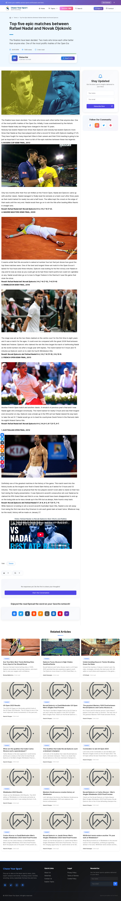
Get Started (106, 2)
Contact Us (48, 879)
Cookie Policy (71, 879)
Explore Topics (49, 882)
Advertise (47, 876)
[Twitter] (104, 125)
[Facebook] (90, 125)
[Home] (10, 17)
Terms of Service (73, 876)
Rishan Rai (23, 57)
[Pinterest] (110, 125)
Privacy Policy (71, 872)
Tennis (15, 17)
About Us (47, 872)
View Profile (69, 58)
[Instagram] (97, 125)
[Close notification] (114, 2)
